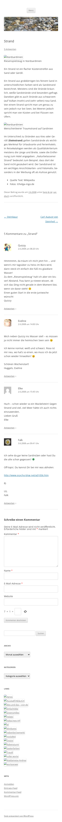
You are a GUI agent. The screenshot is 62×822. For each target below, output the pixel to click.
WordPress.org (11, 796)
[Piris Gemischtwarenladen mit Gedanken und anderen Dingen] (11, 756)
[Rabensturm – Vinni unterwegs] (11, 744)
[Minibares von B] (10, 728)
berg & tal (47, 192)
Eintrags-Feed (10, 788)
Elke (20, 388)
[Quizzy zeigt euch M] (8, 740)
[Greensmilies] (11, 712)
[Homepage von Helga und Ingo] (12, 720)
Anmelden (9, 784)
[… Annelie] (14, 732)
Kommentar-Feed (12, 792)
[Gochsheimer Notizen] (8, 716)
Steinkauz (11, 216)
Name (8, 570)
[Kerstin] (10, 736)
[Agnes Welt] (8, 696)
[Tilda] (11, 708)
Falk (20, 440)
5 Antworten (10, 49)
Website (8, 596)
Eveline (22, 320)
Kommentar (11, 534)
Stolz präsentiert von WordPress (19, 816)
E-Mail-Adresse (13, 583)
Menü (31, 10)
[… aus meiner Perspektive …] (15, 760)
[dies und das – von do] (16, 704)
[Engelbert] (14, 700)
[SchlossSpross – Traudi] (8, 752)
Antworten (9, 308)
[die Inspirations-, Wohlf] (12, 748)
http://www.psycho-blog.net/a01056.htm (26, 475)
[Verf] (11, 764)
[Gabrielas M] (6, 724)
